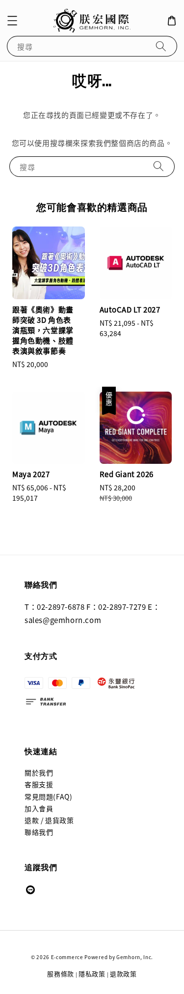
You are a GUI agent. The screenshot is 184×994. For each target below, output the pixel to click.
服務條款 (60, 973)
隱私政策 (92, 973)
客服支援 (39, 784)
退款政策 (123, 973)
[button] (12, 20)
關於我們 (39, 772)
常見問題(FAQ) (48, 796)
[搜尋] (161, 46)
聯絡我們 (39, 832)
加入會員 (39, 808)
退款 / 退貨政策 (49, 820)
